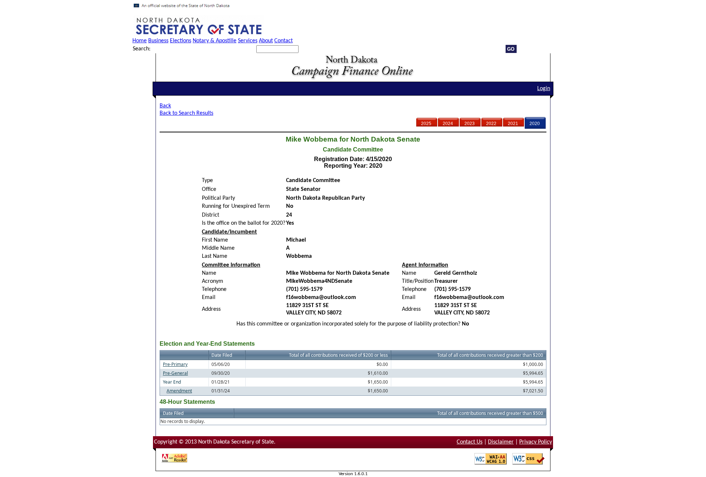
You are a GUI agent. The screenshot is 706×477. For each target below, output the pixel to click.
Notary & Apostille (214, 41)
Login (543, 89)
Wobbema (299, 256)
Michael (296, 240)
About (266, 41)
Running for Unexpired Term (236, 206)
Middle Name (218, 248)
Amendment (179, 391)
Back (165, 106)
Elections (180, 41)
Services (247, 41)
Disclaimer (501, 442)
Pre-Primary (175, 364)
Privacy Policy (535, 442)
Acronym (212, 281)
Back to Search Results (186, 113)
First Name (215, 240)
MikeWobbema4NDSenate (319, 281)
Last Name (214, 256)
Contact (283, 41)
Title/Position (418, 281)
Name (209, 273)
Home (139, 41)
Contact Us (469, 442)
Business (158, 41)
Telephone (214, 289)
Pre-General (175, 373)
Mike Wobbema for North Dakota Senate (337, 273)
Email (208, 297)
